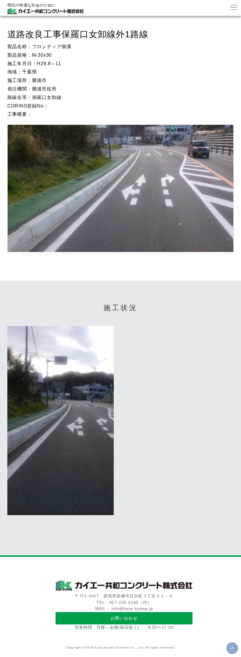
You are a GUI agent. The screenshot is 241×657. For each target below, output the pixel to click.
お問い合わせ (124, 618)
